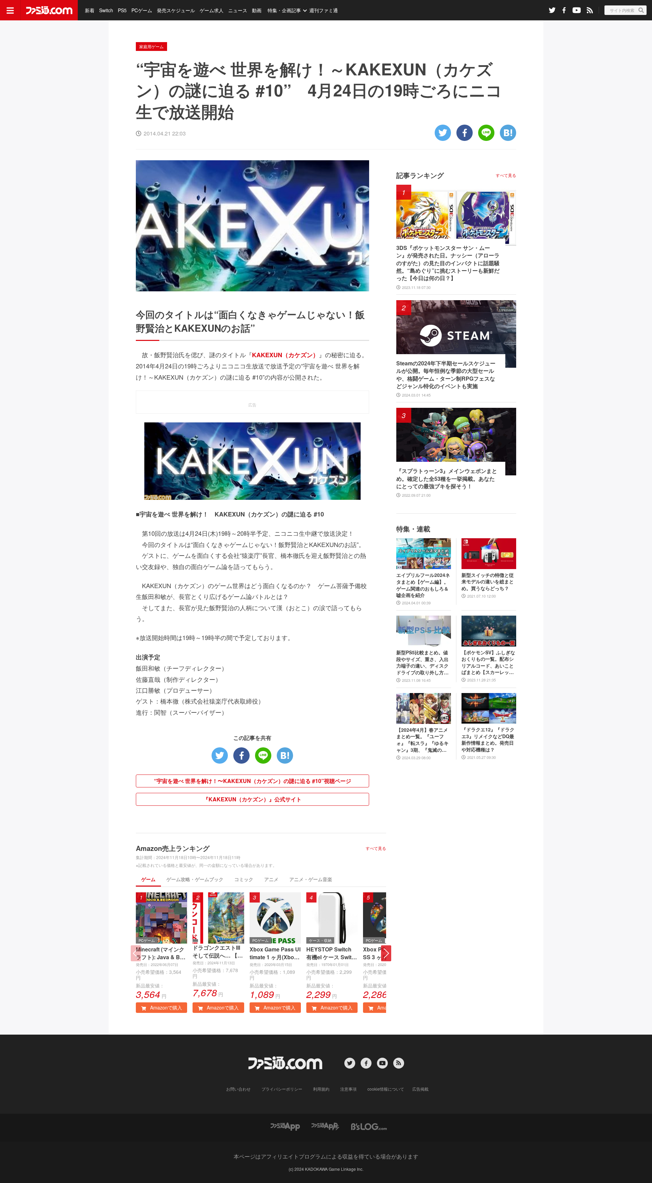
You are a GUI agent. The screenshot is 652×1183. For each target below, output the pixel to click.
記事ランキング (420, 175)
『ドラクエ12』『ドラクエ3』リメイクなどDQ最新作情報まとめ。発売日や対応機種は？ (487, 739)
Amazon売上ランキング (173, 848)
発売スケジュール (176, 10)
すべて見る (376, 848)
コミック (243, 879)
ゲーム (148, 879)
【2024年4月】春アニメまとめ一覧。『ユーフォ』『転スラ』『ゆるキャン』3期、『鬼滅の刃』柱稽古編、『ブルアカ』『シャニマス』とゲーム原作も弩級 (422, 740)
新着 (89, 10)
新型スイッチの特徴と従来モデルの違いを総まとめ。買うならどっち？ (487, 582)
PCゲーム (141, 10)
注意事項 (348, 1089)
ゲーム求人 (211, 10)
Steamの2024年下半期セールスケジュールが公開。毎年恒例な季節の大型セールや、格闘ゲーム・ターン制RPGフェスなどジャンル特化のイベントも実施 (445, 375)
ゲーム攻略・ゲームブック (194, 879)
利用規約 (321, 1089)
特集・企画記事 (284, 10)
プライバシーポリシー (281, 1089)
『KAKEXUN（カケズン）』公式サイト (252, 799)
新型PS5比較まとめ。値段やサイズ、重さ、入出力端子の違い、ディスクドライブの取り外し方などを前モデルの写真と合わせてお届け (422, 662)
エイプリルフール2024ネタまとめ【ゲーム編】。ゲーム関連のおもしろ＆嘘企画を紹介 (423, 585)
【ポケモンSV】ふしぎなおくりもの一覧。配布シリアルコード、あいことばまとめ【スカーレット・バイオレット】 (488, 662)
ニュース (237, 10)
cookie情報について (385, 1089)
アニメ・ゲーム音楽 (310, 879)
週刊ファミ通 (323, 10)
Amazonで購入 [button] (165, 1007)
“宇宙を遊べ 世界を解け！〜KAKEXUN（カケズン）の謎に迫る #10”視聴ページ (252, 781)
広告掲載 (420, 1089)
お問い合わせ (238, 1089)
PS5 (122, 10)
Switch (106, 10)
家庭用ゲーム (151, 46)
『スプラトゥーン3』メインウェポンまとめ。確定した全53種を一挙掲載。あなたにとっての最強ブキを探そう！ (446, 478)
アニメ (271, 879)
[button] (386, 953)
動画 (256, 10)
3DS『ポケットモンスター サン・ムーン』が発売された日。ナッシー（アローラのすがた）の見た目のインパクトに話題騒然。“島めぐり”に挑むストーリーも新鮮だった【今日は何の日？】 (448, 263)
